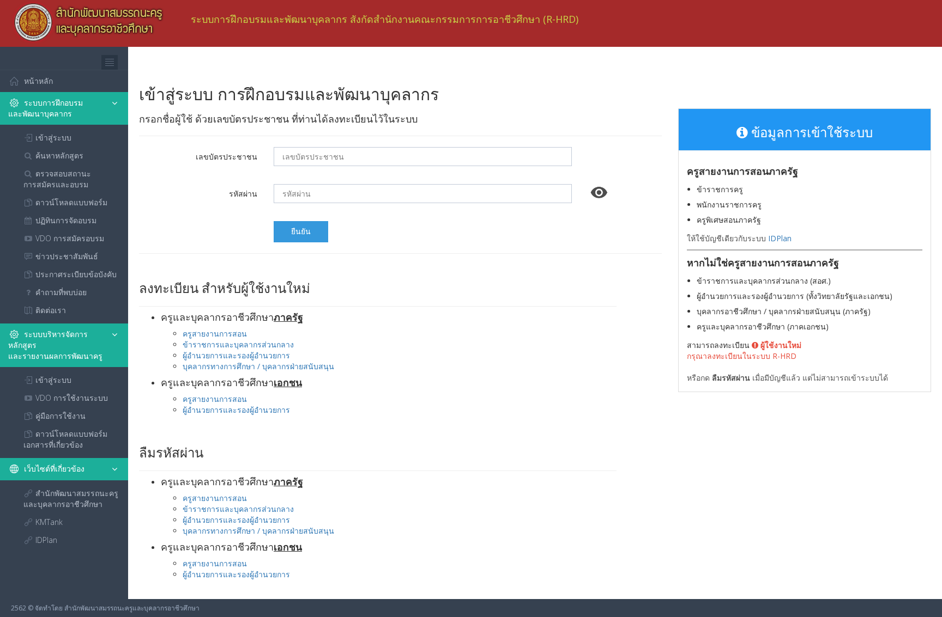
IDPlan (780, 238)
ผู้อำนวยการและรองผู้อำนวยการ (236, 355)
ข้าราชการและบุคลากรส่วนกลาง (238, 344)
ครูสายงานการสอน (215, 333)
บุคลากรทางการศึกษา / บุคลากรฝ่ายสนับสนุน (258, 366)
